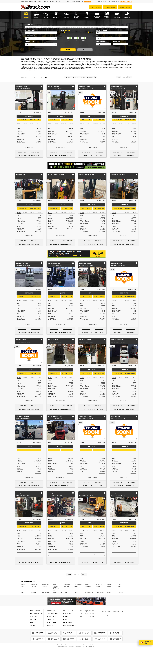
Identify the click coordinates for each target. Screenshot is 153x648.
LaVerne (44, 586)
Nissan (134, 128)
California (38, 142)
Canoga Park (45, 584)
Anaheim (23, 584)
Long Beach (67, 586)
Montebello (88, 586)
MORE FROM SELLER (35, 152)
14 (126, 77)
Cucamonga (99, 584)
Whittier (109, 592)
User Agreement (78, 646)
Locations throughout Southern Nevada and (57, 588)
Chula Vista (67, 584)
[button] (41, 32)
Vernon (76, 592)
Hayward (23, 586)
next (129, 77)
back (118, 77)
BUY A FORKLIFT (96, 7)
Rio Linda (33, 592)
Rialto (22, 592)
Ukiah (65, 592)
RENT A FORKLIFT (126, 7)
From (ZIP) (116, 41)
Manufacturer (30, 36)
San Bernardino (46, 592)
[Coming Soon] (102, 615)
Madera (76, 586)
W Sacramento (89, 592)
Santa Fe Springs (57, 592)
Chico (54, 584)
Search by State (101, 30)
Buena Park (34, 584)
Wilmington (120, 592)
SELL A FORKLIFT (111, 7)
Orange (109, 586)
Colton (87, 584)
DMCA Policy (91, 646)
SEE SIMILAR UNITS (22, 152)
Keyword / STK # (30, 24)
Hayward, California (27, 155)
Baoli (103, 128)
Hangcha (70, 458)
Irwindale (33, 586)
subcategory (29, 30)
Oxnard (119, 586)
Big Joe (39, 128)
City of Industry (78, 584)
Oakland (98, 586)
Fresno (119, 584)
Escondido (109, 584)
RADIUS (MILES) (100, 41)
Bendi (39, 217)
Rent (40, 633)
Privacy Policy (84, 646)
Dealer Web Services (126, 1)
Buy (37, 633)
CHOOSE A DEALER (30, 42)
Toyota (71, 535)
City (97, 36)
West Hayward (100, 592)
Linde (134, 458)
